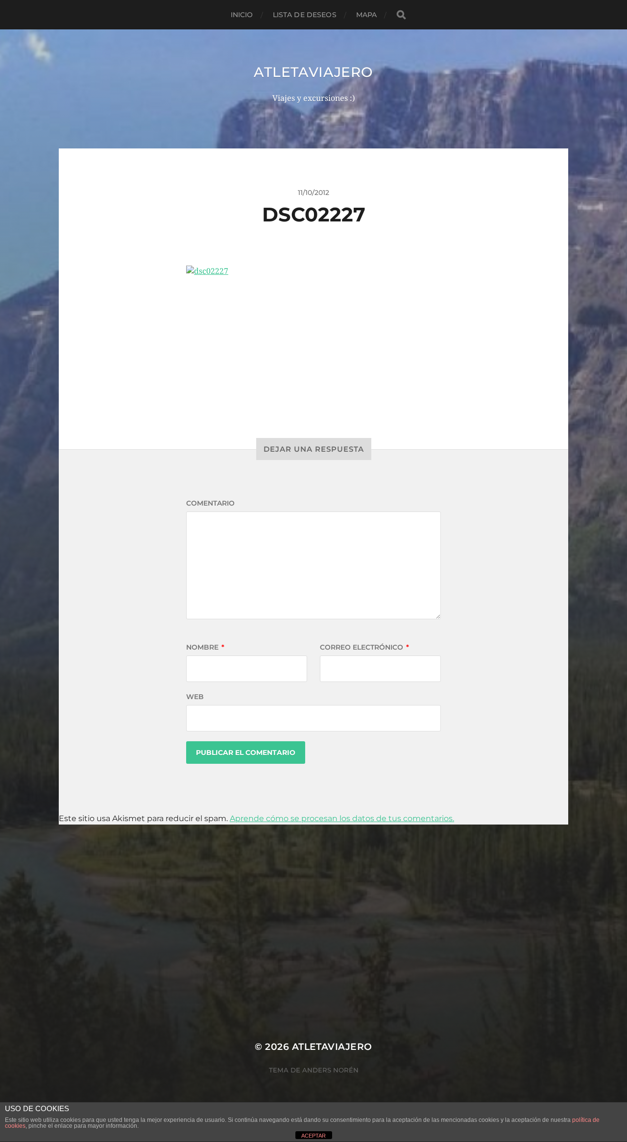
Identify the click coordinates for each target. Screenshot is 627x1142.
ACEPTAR (313, 1136)
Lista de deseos (305, 14)
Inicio (242, 14)
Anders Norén (330, 1070)
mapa (366, 14)
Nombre (205, 647)
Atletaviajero (313, 72)
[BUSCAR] (401, 15)
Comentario (210, 503)
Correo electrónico (364, 647)
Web (195, 696)
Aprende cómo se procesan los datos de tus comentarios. (342, 818)
